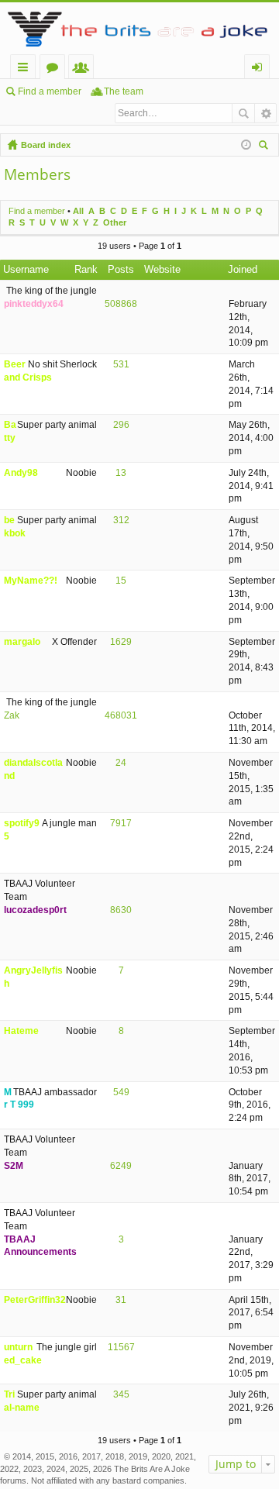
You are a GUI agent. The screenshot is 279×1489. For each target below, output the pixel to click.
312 (121, 520)
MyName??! (30, 580)
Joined (242, 269)
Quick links (26, 69)
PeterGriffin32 (35, 1299)
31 (120, 1299)
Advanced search (265, 113)
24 (120, 762)
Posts (121, 269)
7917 (121, 823)
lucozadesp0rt (35, 910)
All (78, 210)
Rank (86, 269)
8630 (121, 910)
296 (121, 424)
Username (26, 269)
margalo (22, 641)
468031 (121, 715)
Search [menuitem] (265, 146)
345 (121, 1394)
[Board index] (139, 28)
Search (243, 113)
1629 (121, 641)
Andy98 (21, 472)
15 (120, 580)
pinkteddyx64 (34, 303)
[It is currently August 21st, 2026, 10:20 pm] (246, 145)
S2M (13, 1165)
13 (120, 472)
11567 (121, 1347)
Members (84, 69)
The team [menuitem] (123, 91)
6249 (121, 1165)
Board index (46, 145)
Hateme (21, 1030)
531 (121, 364)
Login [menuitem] (260, 69)
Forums (55, 69)
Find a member (49, 91)
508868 (121, 303)
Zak (11, 715)
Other (114, 222)
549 (121, 1092)
